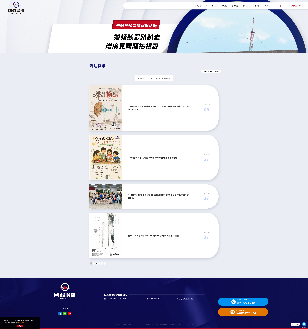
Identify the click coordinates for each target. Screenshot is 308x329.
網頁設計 (190, 324)
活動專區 (245, 6)
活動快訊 (216, 71)
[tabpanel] (154, 40)
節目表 (214, 6)
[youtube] (69, 313)
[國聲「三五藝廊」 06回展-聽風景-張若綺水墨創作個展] (105, 235)
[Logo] (16, 7)
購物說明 (124, 324)
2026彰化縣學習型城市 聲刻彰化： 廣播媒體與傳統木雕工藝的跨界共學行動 (158, 108)
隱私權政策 (21, 323)
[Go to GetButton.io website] (304, 327)
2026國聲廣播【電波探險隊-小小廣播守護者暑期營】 (153, 157)
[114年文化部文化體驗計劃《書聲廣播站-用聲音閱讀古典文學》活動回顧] (105, 196)
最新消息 (224, 6)
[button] (274, 6)
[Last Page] (105, 263)
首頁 (204, 71)
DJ (206, 6)
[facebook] (60, 313)
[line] (64, 313)
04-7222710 (112, 299)
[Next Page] (102, 263)
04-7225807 (122, 299)
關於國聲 (198, 6)
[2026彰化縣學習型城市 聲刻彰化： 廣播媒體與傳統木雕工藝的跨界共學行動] (105, 108)
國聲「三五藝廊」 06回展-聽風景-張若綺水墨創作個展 (153, 235)
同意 (20, 326)
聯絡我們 (257, 6)
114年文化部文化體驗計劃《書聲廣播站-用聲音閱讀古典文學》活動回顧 (158, 196)
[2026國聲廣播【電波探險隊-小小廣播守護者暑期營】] (105, 157)
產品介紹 (235, 6)
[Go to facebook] (304, 324)
